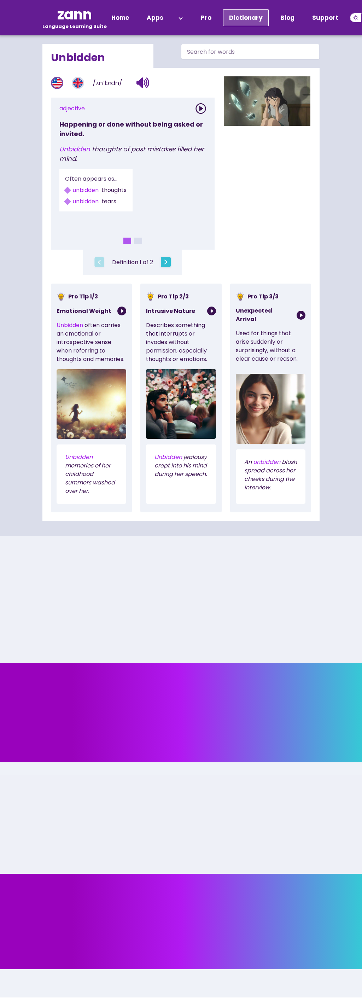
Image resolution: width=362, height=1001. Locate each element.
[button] (143, 82)
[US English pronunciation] (57, 83)
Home (120, 17)
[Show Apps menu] (180, 17)
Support (325, 17)
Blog (287, 17)
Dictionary (246, 17)
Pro (206, 17)
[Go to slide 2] (138, 241)
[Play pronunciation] (200, 108)
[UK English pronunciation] (78, 83)
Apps (155, 17)
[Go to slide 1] (127, 241)
